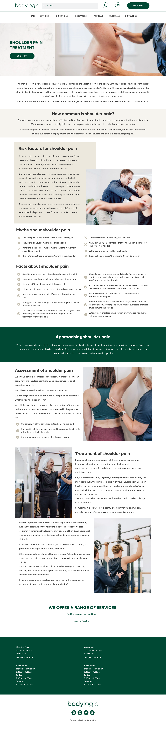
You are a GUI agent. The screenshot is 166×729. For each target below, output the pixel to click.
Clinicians (114, 16)
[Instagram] (92, 712)
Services (44, 16)
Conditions (62, 16)
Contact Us (131, 16)
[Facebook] (73, 712)
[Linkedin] (80, 712)
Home (32, 16)
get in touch (32, 584)
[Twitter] (86, 712)
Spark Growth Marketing (87, 720)
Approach (99, 16)
